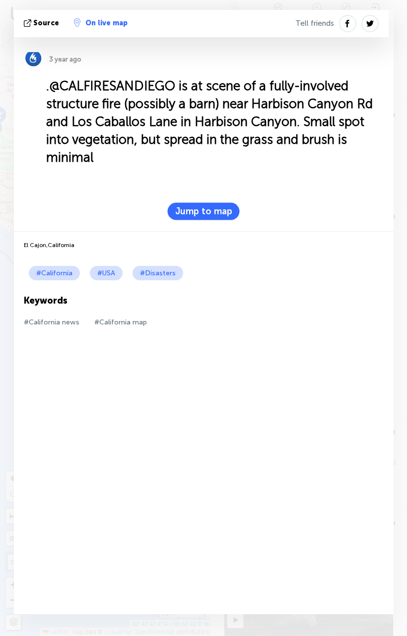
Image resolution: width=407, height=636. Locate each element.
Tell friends (314, 23)
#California (54, 273)
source (46, 23)
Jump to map (203, 211)
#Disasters (158, 273)
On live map (106, 23)
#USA (106, 273)
